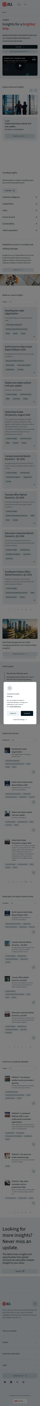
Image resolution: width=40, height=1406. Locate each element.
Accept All (27, 713)
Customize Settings (20, 719)
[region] (20, 703)
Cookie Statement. (15, 707)
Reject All (13, 713)
